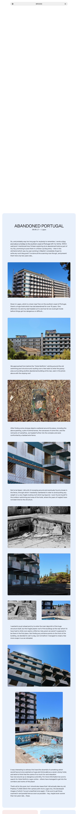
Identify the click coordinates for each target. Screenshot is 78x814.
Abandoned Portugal (39, 226)
